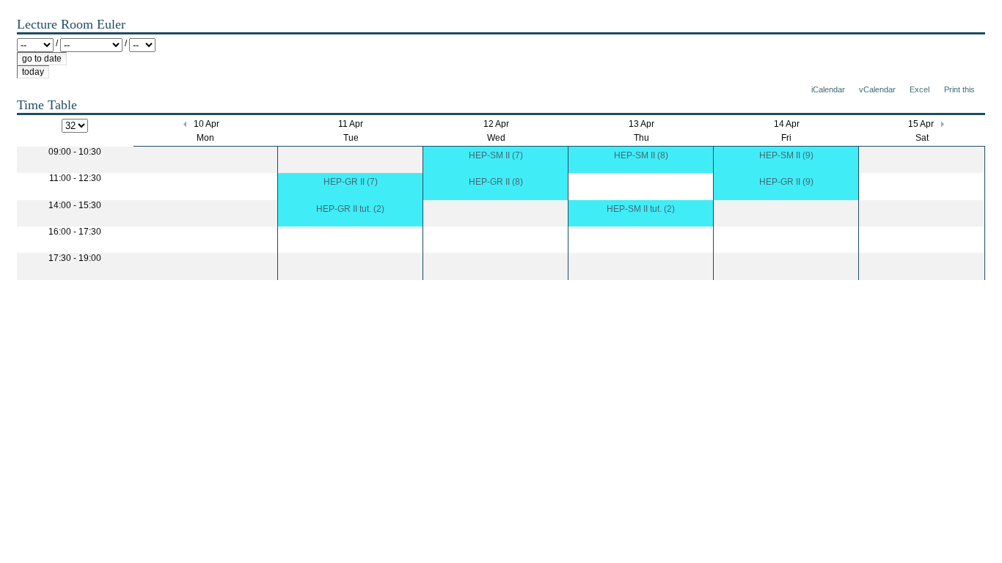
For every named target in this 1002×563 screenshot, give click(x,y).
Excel (919, 89)
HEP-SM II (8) (641, 155)
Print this (959, 89)
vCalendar (877, 89)
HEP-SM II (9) (786, 155)
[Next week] (941, 124)
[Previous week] (185, 124)
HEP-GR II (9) (786, 182)
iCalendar (828, 89)
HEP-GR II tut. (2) (350, 209)
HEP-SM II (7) (496, 155)
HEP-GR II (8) (496, 182)
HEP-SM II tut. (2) (641, 209)
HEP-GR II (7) (350, 182)
